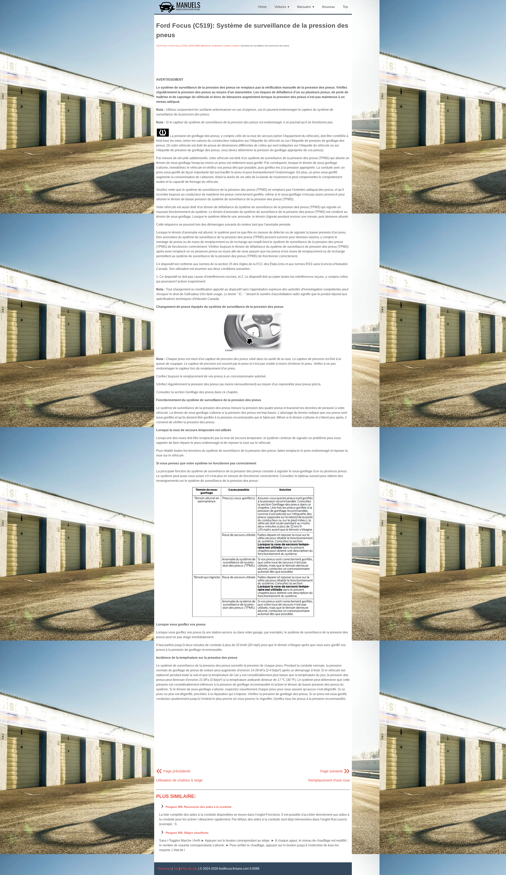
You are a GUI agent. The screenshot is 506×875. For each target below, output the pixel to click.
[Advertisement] (253, 62)
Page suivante (335, 771)
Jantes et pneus (231, 45)
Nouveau (328, 7)
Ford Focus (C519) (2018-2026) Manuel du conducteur (195, 45)
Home (262, 7)
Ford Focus (161, 45)
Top (345, 7)
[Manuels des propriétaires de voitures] (181, 12)
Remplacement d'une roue (329, 780)
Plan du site (189, 868)
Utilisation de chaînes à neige (179, 780)
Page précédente (173, 771)
